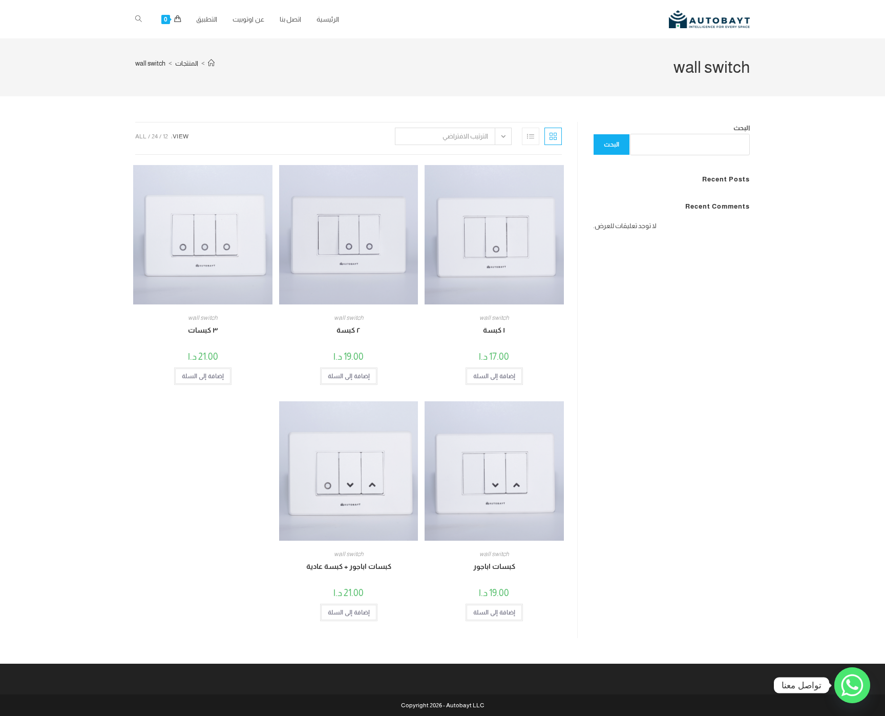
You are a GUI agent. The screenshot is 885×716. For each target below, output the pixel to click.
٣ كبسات (203, 330)
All (140, 136)
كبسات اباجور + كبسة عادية (348, 566)
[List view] (530, 136)
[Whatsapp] (852, 685)
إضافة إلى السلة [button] (494, 376)
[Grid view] (553, 136)
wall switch (150, 63)
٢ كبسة (348, 330)
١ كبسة (494, 330)
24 (155, 136)
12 (165, 136)
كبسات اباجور (494, 566)
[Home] (211, 63)
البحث (741, 128)
